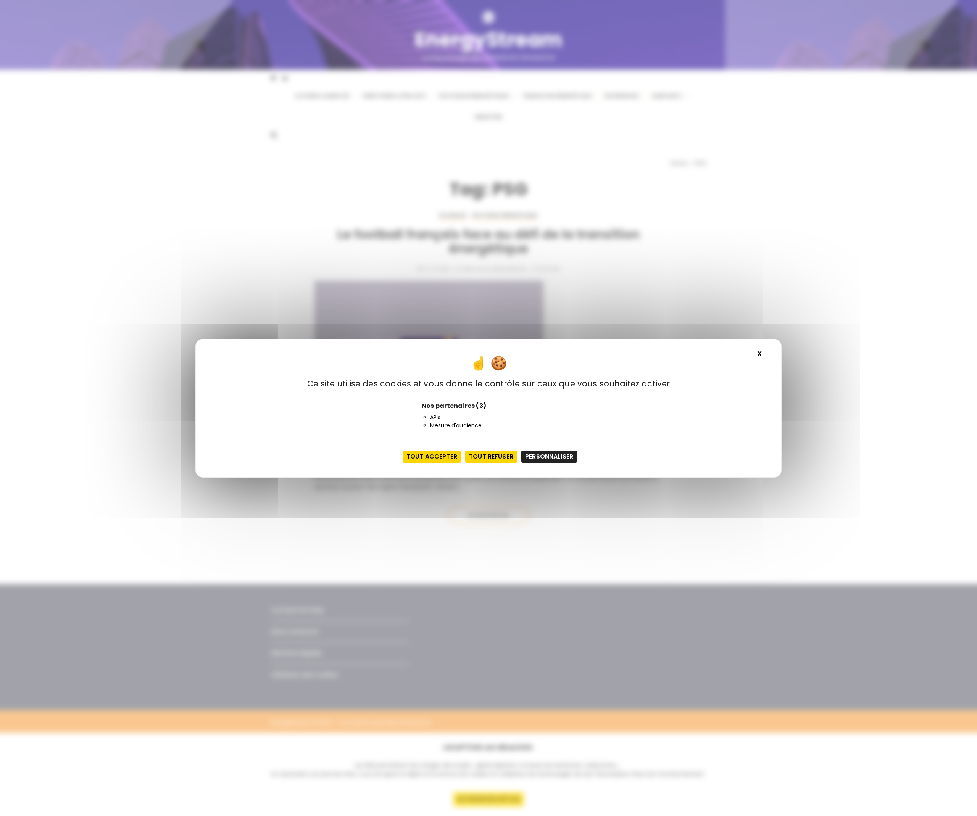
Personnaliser (549, 456)
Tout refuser (491, 456)
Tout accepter (431, 456)
